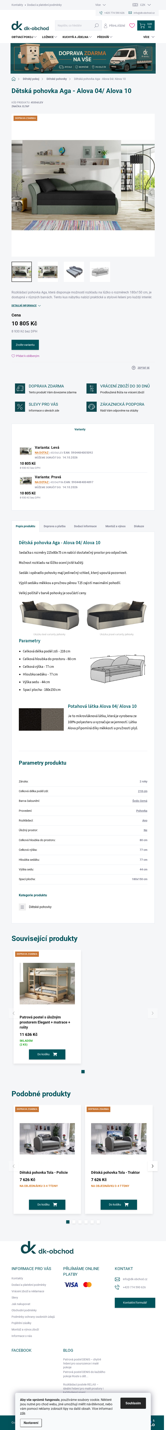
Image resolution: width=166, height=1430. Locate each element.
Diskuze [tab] (139, 526)
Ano (144, 820)
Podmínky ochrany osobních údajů (33, 1316)
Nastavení (31, 1423)
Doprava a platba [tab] (55, 526)
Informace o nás (22, 1336)
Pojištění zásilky (21, 1323)
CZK (142, 4)
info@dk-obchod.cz (135, 1279)
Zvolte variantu (25, 344)
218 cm (142, 791)
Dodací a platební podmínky (44, 4)
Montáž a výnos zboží (25, 1329)
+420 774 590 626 (134, 1287)
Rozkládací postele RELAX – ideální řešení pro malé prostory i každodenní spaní (83, 1388)
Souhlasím (133, 1403)
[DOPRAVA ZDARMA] (47, 983)
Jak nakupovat (21, 1304)
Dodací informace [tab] (85, 526)
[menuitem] (25, 37)
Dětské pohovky (40, 907)
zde (22, 1413)
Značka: (20, 106)
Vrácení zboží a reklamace (28, 1291)
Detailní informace (24, 305)
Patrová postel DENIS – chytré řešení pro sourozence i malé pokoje (82, 1363)
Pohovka (141, 810)
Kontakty (17, 4)
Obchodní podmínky (24, 1310)
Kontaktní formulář (135, 1302)
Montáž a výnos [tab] (115, 526)
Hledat (97, 25)
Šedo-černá (139, 800)
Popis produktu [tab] (25, 526)
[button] (83, 1072)
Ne (145, 830)
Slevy (15, 1297)
